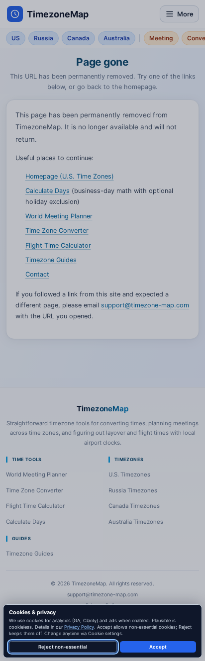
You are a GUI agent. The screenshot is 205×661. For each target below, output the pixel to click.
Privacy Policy (79, 627)
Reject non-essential (63, 647)
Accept (158, 647)
